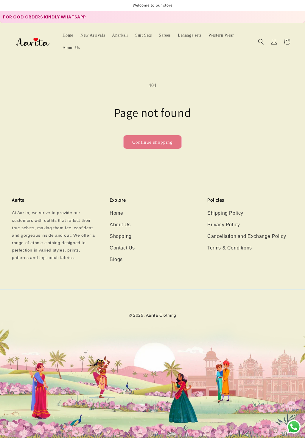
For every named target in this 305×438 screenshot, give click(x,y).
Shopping (121, 236)
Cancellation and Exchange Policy (246, 236)
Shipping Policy (225, 213)
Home (116, 213)
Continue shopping (152, 142)
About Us (120, 224)
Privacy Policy (223, 224)
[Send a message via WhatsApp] (294, 427)
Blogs (116, 259)
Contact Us (122, 247)
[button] (260, 41)
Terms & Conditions (229, 247)
